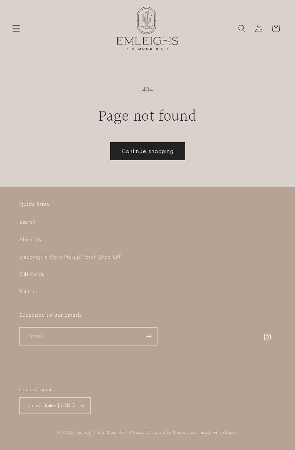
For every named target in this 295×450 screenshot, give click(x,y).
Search (27, 222)
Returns (28, 291)
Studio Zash (184, 432)
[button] (16, 28)
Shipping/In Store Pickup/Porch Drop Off (70, 257)
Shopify (230, 432)
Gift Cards (32, 274)
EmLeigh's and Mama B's (100, 432)
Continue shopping (148, 151)
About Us (30, 239)
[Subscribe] (148, 336)
